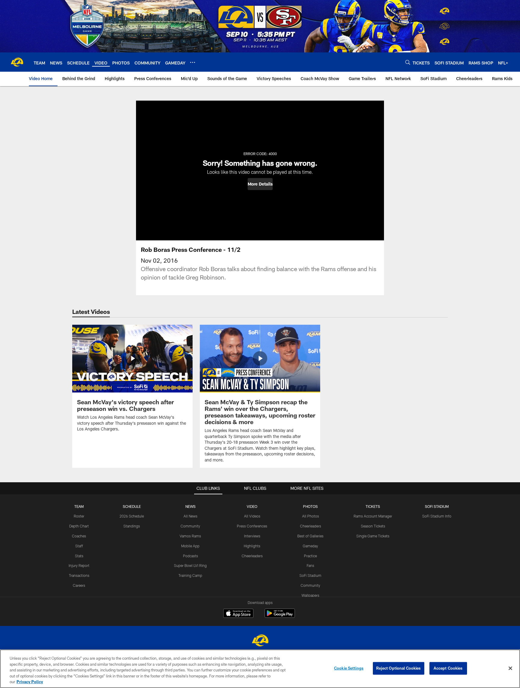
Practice (310, 556)
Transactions (79, 575)
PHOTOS (310, 506)
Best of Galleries (310, 536)
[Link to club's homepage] (17, 62)
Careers (79, 585)
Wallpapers (310, 595)
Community (190, 526)
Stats (79, 556)
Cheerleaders (252, 556)
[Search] (407, 62)
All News (190, 516)
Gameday (310, 546)
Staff (79, 546)
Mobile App (190, 546)
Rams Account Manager (373, 516)
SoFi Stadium (310, 575)
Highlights (252, 546)
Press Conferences (252, 526)
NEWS (190, 506)
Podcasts (190, 556)
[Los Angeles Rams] (260, 641)
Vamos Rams (190, 536)
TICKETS (373, 506)
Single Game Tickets (372, 536)
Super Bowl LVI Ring (190, 565)
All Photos (310, 516)
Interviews (252, 536)
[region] (260, 668)
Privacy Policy (30, 681)
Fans (310, 565)
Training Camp (190, 575)
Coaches (79, 536)
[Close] (510, 668)
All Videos (252, 516)
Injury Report (79, 565)
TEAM (79, 506)
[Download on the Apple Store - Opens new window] (238, 614)
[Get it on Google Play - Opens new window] (280, 616)
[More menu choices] (192, 62)
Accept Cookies (448, 668)
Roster (79, 516)
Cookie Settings (349, 668)
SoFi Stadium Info (436, 516)
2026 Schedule (131, 516)
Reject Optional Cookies (398, 668)
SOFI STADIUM (437, 506)
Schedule (132, 506)
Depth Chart (79, 526)
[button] (260, 184)
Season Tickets (373, 526)
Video (252, 506)
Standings (131, 526)
